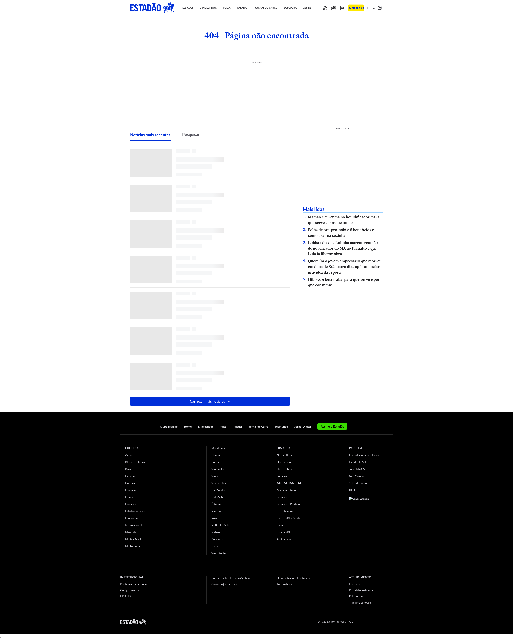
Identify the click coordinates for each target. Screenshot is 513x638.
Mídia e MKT (133, 539)
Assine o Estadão (332, 426)
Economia (131, 518)
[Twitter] (371, 622)
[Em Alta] (325, 8)
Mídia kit (125, 596)
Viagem (216, 511)
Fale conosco (357, 596)
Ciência (130, 476)
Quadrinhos (284, 469)
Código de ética (129, 590)
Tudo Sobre (218, 497)
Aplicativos (284, 539)
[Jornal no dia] (365, 524)
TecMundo (281, 426)
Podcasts (217, 539)
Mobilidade (218, 448)
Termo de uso (285, 584)
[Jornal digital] (342, 8)
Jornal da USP (357, 469)
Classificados (285, 511)
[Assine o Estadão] (356, 7)
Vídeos (215, 532)
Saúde (215, 476)
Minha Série (132, 546)
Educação (131, 490)
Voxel (214, 518)
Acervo (129, 455)
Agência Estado (286, 490)
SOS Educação (358, 483)
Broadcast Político (288, 504)
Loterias (282, 476)
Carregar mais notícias (207, 401)
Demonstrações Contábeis (293, 578)
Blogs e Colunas (135, 462)
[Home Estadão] (152, 7)
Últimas (216, 504)
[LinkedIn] (391, 622)
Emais (129, 497)
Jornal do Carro (258, 426)
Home (188, 426)
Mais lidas (131, 532)
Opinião (216, 455)
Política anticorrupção (134, 584)
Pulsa (223, 426)
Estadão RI (283, 532)
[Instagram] (381, 622)
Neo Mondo (356, 476)
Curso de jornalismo (224, 584)
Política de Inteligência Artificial (231, 578)
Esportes (130, 504)
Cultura (130, 483)
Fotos (214, 546)
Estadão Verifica (135, 511)
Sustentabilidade (221, 483)
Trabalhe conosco (360, 602)
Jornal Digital (302, 426)
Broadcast (283, 497)
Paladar (237, 426)
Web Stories (218, 553)
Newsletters (284, 455)
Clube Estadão (169, 426)
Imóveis (281, 525)
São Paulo (217, 469)
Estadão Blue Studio (289, 518)
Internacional (133, 525)
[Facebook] (362, 622)
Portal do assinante (361, 590)
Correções (355, 584)
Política (216, 462)
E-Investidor (205, 426)
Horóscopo (284, 462)
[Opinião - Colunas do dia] (333, 8)
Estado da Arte (358, 462)
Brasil (128, 469)
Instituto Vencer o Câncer (365, 455)
